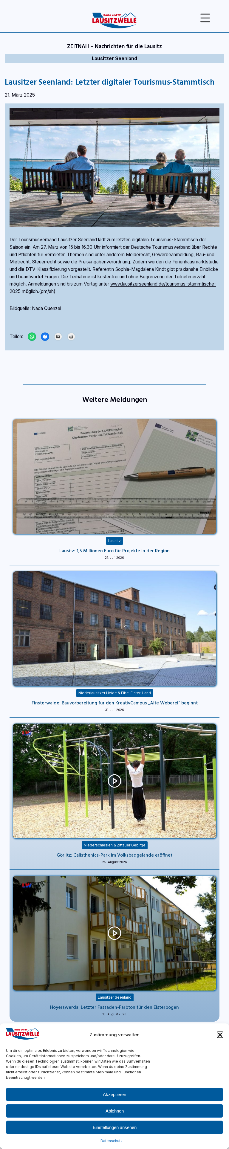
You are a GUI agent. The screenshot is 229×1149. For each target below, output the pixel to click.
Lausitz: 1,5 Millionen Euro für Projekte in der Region (114, 550)
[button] (220, 1035)
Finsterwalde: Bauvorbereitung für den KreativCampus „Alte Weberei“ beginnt (115, 703)
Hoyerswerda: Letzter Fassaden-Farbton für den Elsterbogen (114, 1007)
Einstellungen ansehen (115, 1127)
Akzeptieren (114, 1094)
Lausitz (114, 540)
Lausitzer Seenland (114, 58)
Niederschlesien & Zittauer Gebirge (115, 845)
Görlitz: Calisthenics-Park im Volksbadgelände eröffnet (114, 855)
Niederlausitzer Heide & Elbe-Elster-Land (114, 693)
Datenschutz (111, 1141)
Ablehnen (115, 1110)
